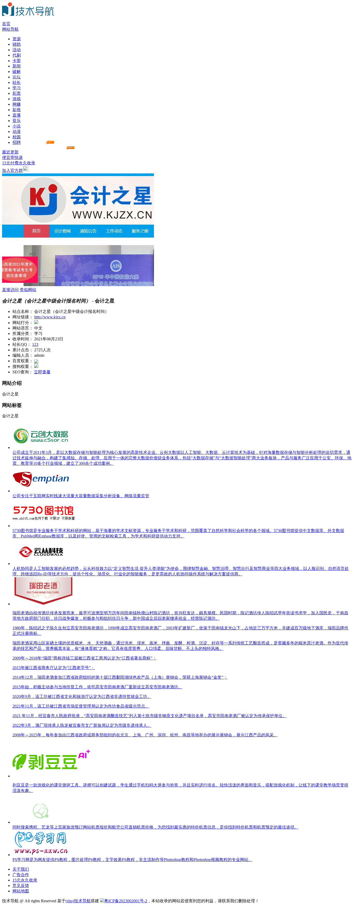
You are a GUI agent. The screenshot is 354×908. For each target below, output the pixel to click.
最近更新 (10, 152)
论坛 (16, 77)
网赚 (16, 104)
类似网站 (28, 289)
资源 (16, 39)
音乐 (16, 120)
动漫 (16, 131)
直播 (16, 115)
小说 (16, 126)
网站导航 (10, 29)
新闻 (16, 66)
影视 (16, 109)
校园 (16, 137)
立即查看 (42, 372)
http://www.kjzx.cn (50, 317)
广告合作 (20, 874)
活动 (16, 50)
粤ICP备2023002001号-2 (125, 901)
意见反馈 (20, 885)
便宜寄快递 (12, 157)
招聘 (16, 142)
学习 (16, 88)
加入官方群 (12, 170)
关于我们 (20, 869)
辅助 (16, 44)
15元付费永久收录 (18, 163)
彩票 (16, 93)
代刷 (16, 55)
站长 (16, 82)
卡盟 (16, 60)
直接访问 (10, 289)
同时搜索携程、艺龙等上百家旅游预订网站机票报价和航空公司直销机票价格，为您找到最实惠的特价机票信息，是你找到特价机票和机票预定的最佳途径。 (155, 827)
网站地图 (20, 891)
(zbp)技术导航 (78, 901)
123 (35, 344)
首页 (6, 24)
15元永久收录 (24, 880)
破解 (16, 71)
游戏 (16, 99)
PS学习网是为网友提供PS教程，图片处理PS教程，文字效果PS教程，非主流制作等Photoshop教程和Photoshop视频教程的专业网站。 (132, 859)
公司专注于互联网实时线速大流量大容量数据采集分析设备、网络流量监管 (80, 496)
